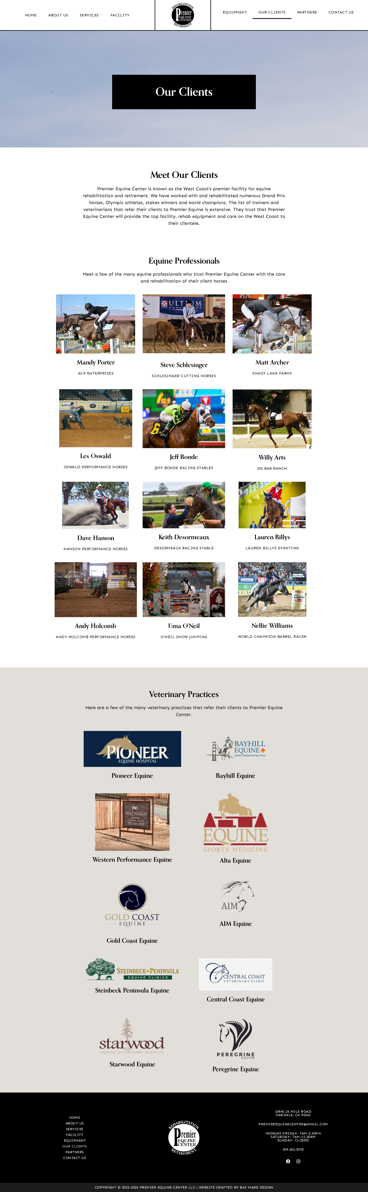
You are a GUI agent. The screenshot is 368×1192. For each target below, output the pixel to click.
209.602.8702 (293, 1149)
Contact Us (341, 12)
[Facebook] (288, 1161)
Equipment (235, 12)
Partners (307, 12)
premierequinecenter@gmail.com (293, 1124)
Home (31, 15)
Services (89, 15)
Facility (120, 15)
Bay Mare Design (256, 1187)
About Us (58, 15)
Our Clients (272, 12)
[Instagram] (298, 1161)
